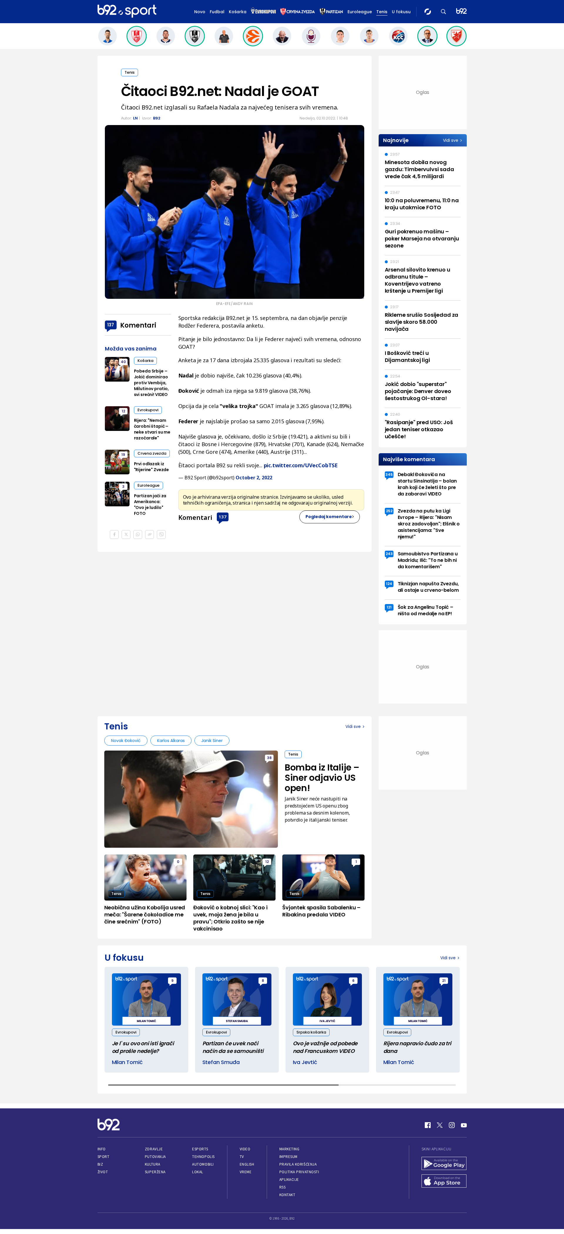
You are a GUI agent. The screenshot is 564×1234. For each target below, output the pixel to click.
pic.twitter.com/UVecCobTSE (301, 465)
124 (389, 583)
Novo (199, 12)
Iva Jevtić (305, 1062)
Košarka (237, 12)
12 (123, 411)
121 (389, 607)
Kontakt (287, 1194)
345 (389, 474)
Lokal (197, 1171)
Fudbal (217, 12)
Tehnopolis (203, 1156)
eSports (200, 1149)
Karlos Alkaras (171, 741)
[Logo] (127, 11)
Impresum (288, 1156)
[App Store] (444, 1181)
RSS (282, 1187)
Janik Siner (212, 741)
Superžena (155, 1171)
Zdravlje (154, 1149)
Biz (100, 1164)
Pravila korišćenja (298, 1164)
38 (269, 757)
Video (245, 1149)
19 (123, 454)
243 (389, 553)
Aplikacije (289, 1179)
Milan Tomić (127, 1062)
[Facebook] (428, 1125)
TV (242, 1156)
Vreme (246, 1171)
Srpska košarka (311, 1032)
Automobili (203, 1164)
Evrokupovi (147, 410)
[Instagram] (452, 1125)
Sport (104, 1156)
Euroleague (360, 12)
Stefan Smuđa (221, 1062)
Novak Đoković (126, 741)
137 (222, 517)
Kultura (152, 1164)
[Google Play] (444, 1164)
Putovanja (155, 1156)
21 (444, 980)
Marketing (289, 1149)
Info (102, 1149)
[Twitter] (440, 1125)
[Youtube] (464, 1125)
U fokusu (401, 12)
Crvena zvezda (151, 453)
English (247, 1164)
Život (103, 1171)
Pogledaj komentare (329, 517)
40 (123, 361)
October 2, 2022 (254, 477)
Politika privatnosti (299, 1171)
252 (389, 510)
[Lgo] (461, 11)
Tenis (381, 12)
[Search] (443, 11)
